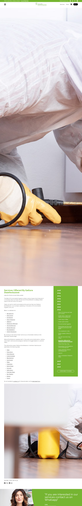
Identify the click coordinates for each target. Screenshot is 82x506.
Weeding (9, 321)
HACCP (60, 353)
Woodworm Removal (12, 323)
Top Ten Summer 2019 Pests (64, 337)
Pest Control (10, 315)
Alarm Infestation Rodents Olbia (65, 356)
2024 (59, 296)
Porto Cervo (10, 352)
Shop (67, 4)
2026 (59, 290)
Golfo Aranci (10, 370)
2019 (59, 309)
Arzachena (9, 364)
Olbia (8, 350)
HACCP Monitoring (11, 331)
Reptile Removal (11, 327)
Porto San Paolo (11, 372)
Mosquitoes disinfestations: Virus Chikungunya (65, 347)
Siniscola (9, 368)
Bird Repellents (11, 329)
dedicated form (36, 381)
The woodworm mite (64, 331)
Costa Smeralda (11, 356)
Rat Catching (10, 313)
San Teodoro (10, 374)
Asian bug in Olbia (63, 319)
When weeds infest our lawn (64, 334)
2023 (59, 298)
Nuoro (8, 378)
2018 (59, 361)
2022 (59, 301)
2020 (59, 307)
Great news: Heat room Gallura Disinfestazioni (64, 316)
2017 (59, 364)
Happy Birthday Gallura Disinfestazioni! (64, 350)
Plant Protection (11, 319)
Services (62, 4)
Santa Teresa (10, 366)
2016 (59, 367)
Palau (8, 362)
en (75, 4)
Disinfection (10, 317)
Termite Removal (11, 325)
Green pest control (63, 321)
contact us (16, 381)
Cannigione (10, 360)
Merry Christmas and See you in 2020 (65, 313)
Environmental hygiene (64, 324)
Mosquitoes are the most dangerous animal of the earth (65, 327)
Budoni (8, 376)
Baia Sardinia (10, 358)
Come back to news (66, 371)
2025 (59, 293)
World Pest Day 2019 (63, 344)
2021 (59, 304)
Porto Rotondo (10, 354)
